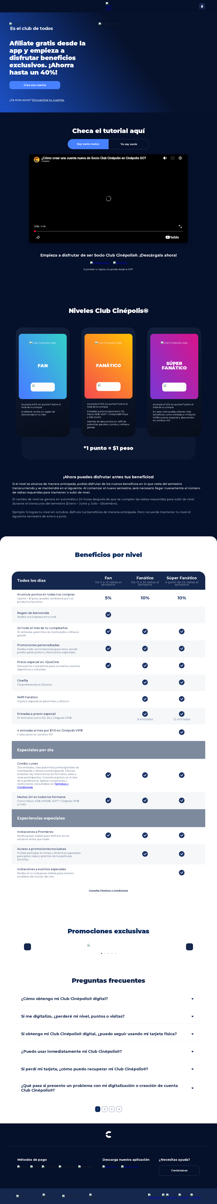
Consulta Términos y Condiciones (108, 890)
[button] (27, 946)
